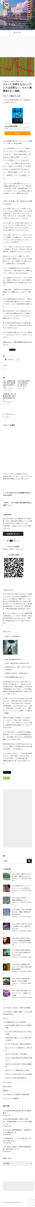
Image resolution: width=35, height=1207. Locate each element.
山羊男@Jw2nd (19, 81)
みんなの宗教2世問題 (11, 126)
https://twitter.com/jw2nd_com (19, 663)
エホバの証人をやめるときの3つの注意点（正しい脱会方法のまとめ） (22, 926)
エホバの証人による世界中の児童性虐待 (16, 1094)
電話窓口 (6, 1090)
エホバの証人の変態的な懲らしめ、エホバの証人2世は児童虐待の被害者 (22, 967)
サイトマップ (7, 1082)
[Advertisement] (17, 46)
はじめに (6, 1018)
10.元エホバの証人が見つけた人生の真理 (18, 1074)
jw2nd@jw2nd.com (15, 659)
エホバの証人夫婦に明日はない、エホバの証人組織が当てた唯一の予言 (21, 952)
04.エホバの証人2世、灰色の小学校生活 (18, 1044)
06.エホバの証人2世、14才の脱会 (16, 1054)
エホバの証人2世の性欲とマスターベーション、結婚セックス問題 (22, 993)
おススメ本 (8, 414)
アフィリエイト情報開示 (11, 1098)
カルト (13, 414)
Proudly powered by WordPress (12, 1202)
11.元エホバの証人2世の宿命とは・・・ (18, 1078)
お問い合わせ (7, 1086)
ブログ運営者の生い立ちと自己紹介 (14, 1022)
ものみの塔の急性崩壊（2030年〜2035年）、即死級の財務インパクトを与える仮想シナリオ (17, 1121)
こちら (14, 526)
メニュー (18, 32)
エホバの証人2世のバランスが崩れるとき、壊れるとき (24, 382)
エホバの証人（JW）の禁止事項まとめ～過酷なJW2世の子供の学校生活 (21, 912)
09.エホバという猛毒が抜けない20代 (17, 1070)
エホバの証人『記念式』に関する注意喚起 (17, 1008)
